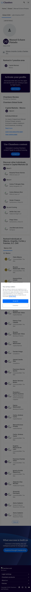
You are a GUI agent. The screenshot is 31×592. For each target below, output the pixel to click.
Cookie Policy (12, 296)
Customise (15, 305)
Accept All (15, 301)
